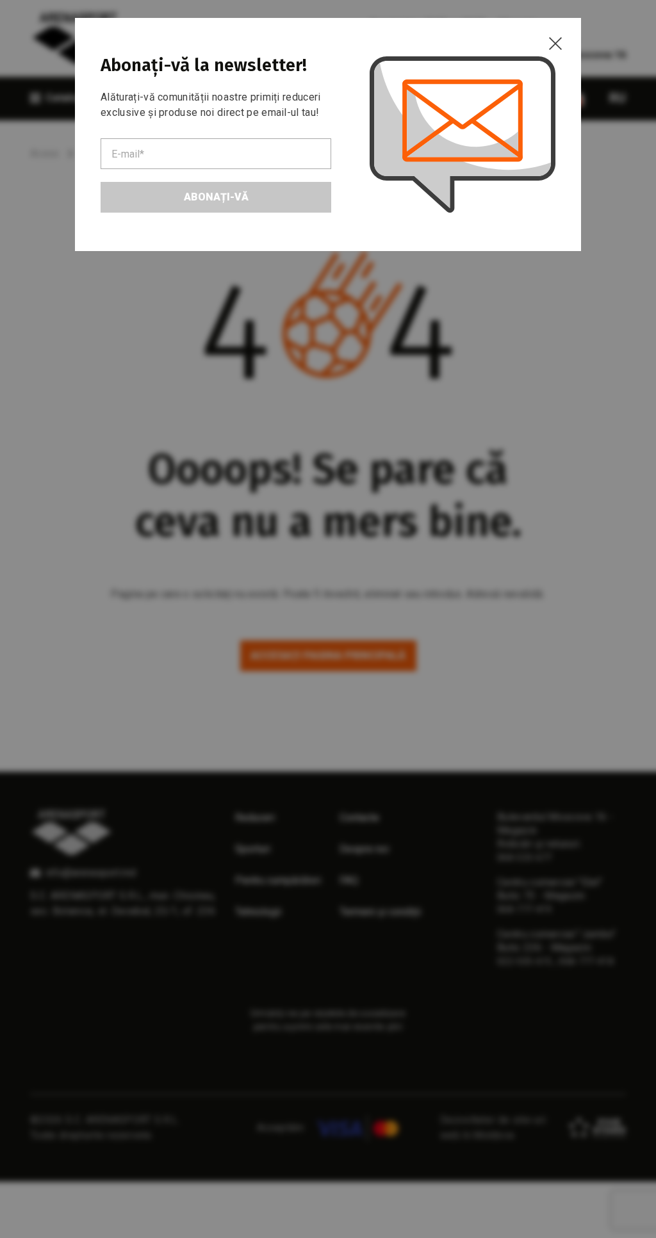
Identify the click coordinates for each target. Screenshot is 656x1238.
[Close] (555, 43)
